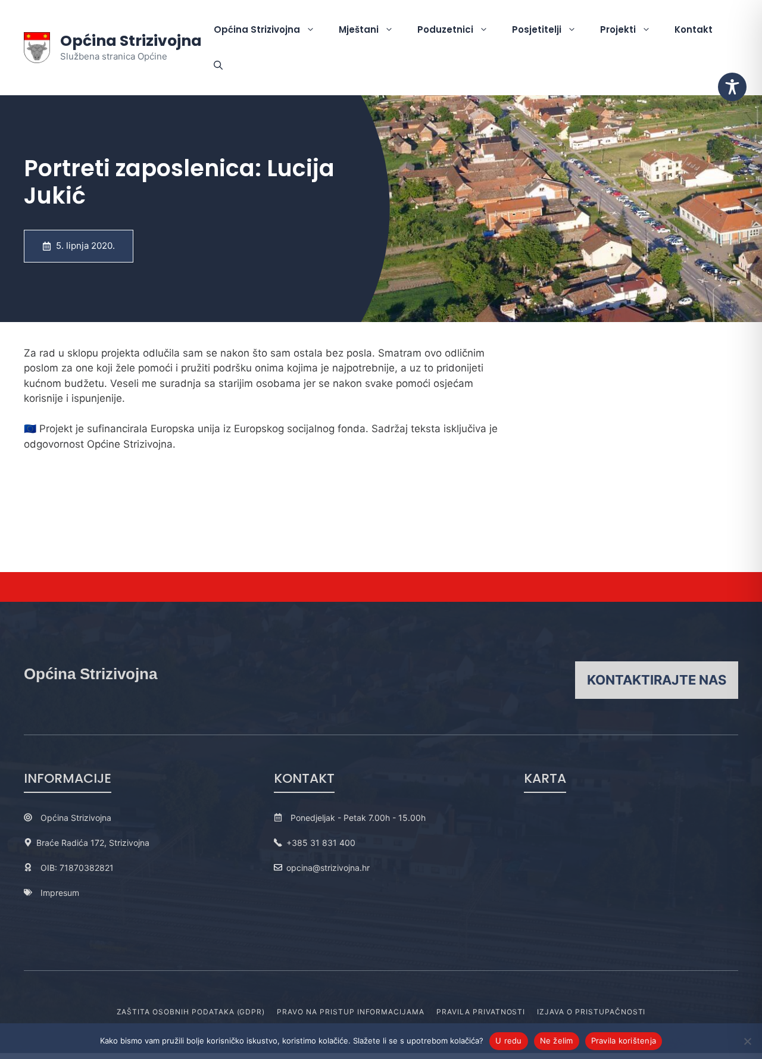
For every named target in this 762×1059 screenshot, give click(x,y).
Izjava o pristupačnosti (591, 1011)
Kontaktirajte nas (656, 680)
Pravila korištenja (624, 1040)
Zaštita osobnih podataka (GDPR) (191, 1011)
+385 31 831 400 (320, 843)
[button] (218, 65)
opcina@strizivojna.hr (328, 868)
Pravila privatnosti (480, 1011)
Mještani (359, 29)
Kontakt (693, 29)
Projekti (618, 29)
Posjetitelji (536, 29)
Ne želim (556, 1040)
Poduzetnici (445, 29)
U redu (508, 1040)
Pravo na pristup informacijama (350, 1011)
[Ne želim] (747, 1041)
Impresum (59, 893)
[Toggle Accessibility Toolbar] (732, 86)
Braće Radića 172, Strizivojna (92, 843)
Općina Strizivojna (131, 40)
